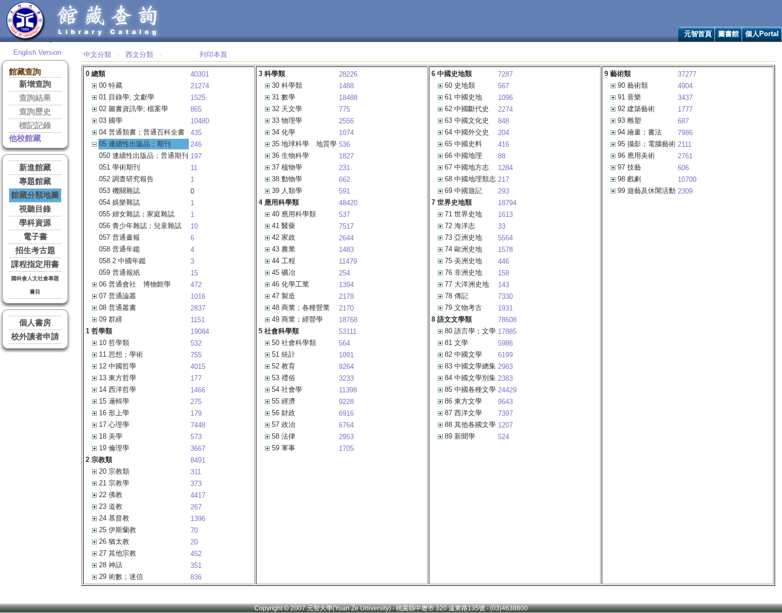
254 (344, 273)
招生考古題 (35, 250)
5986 (505, 343)
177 (196, 378)
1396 (197, 519)
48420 (348, 203)
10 (194, 226)
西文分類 (139, 54)
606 (683, 168)
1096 (505, 98)
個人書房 (35, 322)
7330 (505, 296)
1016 (197, 296)
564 (344, 343)
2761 (685, 156)
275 (196, 402)
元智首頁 (698, 34)
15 (194, 273)
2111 (685, 144)
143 (503, 285)
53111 (347, 331)
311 (195, 472)
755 (196, 355)
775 (344, 109)
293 (503, 191)
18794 (507, 203)
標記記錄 (35, 125)
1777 (685, 109)
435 (196, 133)
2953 (346, 437)
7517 (346, 226)
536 (344, 144)
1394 (346, 285)
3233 (346, 378)
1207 (505, 425)
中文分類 (97, 54)
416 (503, 144)
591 (344, 191)
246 (196, 144)
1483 (346, 250)
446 (503, 261)
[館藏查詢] (108, 39)
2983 (505, 367)
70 (194, 530)
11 (193, 168)
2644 (346, 238)
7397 (505, 413)
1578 (505, 250)
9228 (346, 402)
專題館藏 (35, 181)
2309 (685, 191)
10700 (687, 179)
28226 (348, 74)
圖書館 (728, 34)
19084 (199, 331)
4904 (685, 86)
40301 (199, 74)
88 (501, 156)
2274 (505, 109)
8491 (197, 460)
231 (344, 168)
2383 (505, 378)
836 (196, 577)
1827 (346, 156)
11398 (348, 390)
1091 (346, 355)
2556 (346, 121)
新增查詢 (35, 84)
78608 (507, 320)
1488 (346, 86)
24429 (507, 390)
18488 (348, 98)
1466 (197, 390)
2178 (346, 296)
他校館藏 (25, 138)
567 (503, 86)
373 (196, 484)
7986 (685, 133)
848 (503, 121)
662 (344, 179)
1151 (197, 320)
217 (503, 179)
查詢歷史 (35, 111)
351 (196, 565)
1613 (505, 215)
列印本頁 (213, 54)
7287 (505, 74)
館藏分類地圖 (35, 195)
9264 (346, 367)
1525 (197, 98)
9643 (505, 402)
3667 (197, 448)
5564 (505, 238)
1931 (505, 308)
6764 (346, 425)
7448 (197, 425)
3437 (685, 98)
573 (196, 437)
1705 (346, 448)
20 (194, 542)
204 (503, 133)
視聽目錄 (35, 209)
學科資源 (35, 223)
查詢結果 (35, 98)
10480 (199, 121)
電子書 (35, 236)
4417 (197, 495)
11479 (348, 261)
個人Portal (762, 34)
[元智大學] (26, 39)
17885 (507, 331)
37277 (687, 74)
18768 (348, 320)
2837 (197, 308)
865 (196, 109)
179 (196, 413)
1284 (505, 168)
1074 (346, 133)
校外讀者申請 (35, 336)
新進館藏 (35, 167)
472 (196, 285)
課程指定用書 (35, 264)
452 (196, 554)
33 (501, 226)
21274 (199, 86)
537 (344, 215)
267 (196, 507)
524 (503, 437)
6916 (346, 413)
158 (503, 273)
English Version (37, 52)
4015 (197, 367)
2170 (346, 308)
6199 (505, 355)
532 (196, 343)
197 (196, 156)
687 (683, 121)
